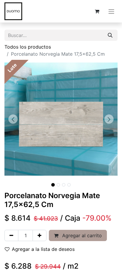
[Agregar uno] (39, 235)
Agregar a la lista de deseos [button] (43, 249)
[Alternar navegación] (111, 11)
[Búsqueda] (110, 35)
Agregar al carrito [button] (81, 235)
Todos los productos (27, 47)
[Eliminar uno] (11, 235)
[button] (12, 119)
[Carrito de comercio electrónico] (97, 11)
